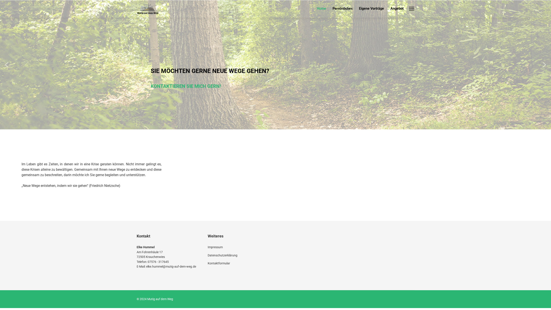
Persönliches (343, 8)
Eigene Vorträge (371, 8)
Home (321, 8)
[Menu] (411, 8)
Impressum (215, 247)
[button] (6, 64)
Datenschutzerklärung (222, 255)
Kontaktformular (219, 263)
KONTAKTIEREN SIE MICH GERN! (273, 86)
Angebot (397, 8)
